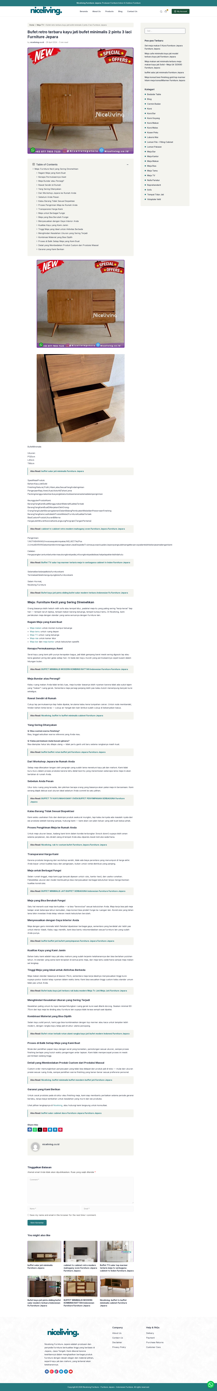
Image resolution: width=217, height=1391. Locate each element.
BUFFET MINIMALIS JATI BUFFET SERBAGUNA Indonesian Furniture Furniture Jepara (83, 891)
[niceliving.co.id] (36, 1150)
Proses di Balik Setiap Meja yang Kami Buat (58, 241)
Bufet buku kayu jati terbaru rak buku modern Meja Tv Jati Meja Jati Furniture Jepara (84, 990)
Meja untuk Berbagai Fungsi (51, 213)
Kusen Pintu (152, 132)
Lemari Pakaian (154, 147)
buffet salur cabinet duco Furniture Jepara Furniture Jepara (71, 1113)
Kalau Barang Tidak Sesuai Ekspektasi (56, 201)
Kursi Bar (151, 113)
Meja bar (34, 641)
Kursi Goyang (153, 118)
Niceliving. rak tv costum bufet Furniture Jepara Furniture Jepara (74, 844)
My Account (182, 11)
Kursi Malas (152, 127)
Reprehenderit (154, 185)
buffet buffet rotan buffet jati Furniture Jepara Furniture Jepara (73, 752)
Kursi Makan (153, 123)
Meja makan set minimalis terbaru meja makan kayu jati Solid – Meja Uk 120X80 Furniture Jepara (163, 64)
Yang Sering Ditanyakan (49, 189)
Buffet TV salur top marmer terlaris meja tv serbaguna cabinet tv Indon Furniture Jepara (85, 562)
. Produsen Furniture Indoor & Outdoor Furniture (109, 3)
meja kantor (48, 641)
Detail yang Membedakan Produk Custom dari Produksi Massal (68, 245)
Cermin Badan (154, 104)
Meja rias (34, 638)
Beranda (84, 11)
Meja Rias (151, 166)
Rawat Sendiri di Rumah (49, 185)
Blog (120, 11)
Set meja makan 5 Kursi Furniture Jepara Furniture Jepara (164, 47)
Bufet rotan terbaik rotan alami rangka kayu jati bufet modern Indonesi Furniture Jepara (85, 1033)
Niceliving (57, 1105)
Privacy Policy (119, 1347)
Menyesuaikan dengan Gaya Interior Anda (58, 221)
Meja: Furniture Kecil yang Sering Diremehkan (56, 169)
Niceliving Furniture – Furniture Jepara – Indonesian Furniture (108, 1387)
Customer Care (153, 1347)
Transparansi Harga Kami (50, 209)
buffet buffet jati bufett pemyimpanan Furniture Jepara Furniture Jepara (77, 941)
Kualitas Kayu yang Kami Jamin (53, 225)
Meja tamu (35, 631)
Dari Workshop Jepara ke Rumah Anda (57, 193)
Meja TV (34, 635)
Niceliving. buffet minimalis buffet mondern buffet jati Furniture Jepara (76, 1080)
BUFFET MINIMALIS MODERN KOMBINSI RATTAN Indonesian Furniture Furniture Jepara (84, 669)
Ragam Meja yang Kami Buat (52, 173)
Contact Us (132, 11)
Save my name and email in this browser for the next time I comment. (63, 1215)
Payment (150, 1338)
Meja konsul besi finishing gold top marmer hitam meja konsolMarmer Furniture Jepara (165, 79)
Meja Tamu (152, 170)
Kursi (149, 108)
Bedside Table (154, 94)
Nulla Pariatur (153, 180)
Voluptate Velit (154, 199)
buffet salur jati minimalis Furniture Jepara (62, 471)
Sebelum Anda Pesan (48, 197)
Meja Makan (153, 161)
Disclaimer (117, 1342)
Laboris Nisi (152, 137)
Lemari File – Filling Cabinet (160, 142)
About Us (96, 11)
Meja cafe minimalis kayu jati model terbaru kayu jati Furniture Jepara (161, 55)
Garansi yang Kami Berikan (51, 249)
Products (109, 11)
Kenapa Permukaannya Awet (52, 177)
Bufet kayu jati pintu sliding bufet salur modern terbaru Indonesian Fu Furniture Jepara (84, 592)
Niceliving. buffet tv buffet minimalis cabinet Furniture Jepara (72, 715)
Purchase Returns (155, 1342)
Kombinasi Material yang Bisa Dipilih (55, 237)
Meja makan (35, 628)
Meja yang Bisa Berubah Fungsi (53, 217)
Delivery (150, 1333)
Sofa (149, 189)
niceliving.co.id (50, 1144)
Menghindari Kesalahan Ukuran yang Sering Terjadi (62, 233)
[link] (30, 1130)
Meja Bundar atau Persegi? (51, 181)
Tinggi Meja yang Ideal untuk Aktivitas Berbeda (60, 229)
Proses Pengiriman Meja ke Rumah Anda (57, 205)
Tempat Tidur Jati (155, 194)
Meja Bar (151, 151)
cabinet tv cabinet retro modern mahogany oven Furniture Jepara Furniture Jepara (83, 529)
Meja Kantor (153, 156)
